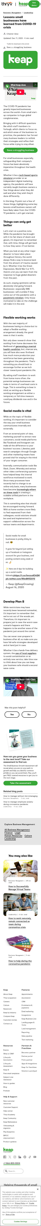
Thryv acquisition (9, 998)
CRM (23, 1002)
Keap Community (9, 1118)
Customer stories (10, 1020)
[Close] (37, 1189)
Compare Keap (9, 1016)
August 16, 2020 (15, 587)
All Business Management (17, 829)
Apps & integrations (29, 1064)
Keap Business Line (29, 1019)
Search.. (12, 1171)
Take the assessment (20, 783)
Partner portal (27, 1056)
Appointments (27, 994)
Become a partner (28, 1053)
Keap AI (6, 1070)
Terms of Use (10, 1215)
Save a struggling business (19, 47)
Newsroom (7, 1009)
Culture (28, 835)
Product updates (10, 1142)
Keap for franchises (29, 1067)
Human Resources (13, 835)
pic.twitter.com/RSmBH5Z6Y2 (20, 579)
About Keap (7, 994)
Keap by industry (9, 1013)
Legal (17, 832)
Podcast (6, 1091)
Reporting (25, 1032)
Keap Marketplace (10, 1122)
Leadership (28, 13)
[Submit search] (6, 1171)
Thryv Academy (9, 1115)
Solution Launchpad (29, 1071)
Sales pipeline (27, 1036)
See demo (34, 3)
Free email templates (11, 1073)
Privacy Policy (20, 1203)
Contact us (7, 1024)
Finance (9, 832)
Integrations (26, 1015)
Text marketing (27, 1040)
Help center (8, 1111)
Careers (6, 1002)
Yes (12, 714)
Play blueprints (9, 1132)
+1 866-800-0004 (11, 1163)
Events (6, 1050)
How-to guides (9, 1083)
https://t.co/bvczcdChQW (27, 575)
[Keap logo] (15, 4)
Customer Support (10, 1107)
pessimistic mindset (13, 298)
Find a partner (27, 1060)
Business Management (12, 13)
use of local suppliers (25, 653)
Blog (5, 1087)
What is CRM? (8, 1054)
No (29, 714)
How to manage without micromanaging (20, 796)
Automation (26, 998)
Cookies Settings (20, 1222)
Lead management (29, 1029)
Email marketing (27, 1011)
